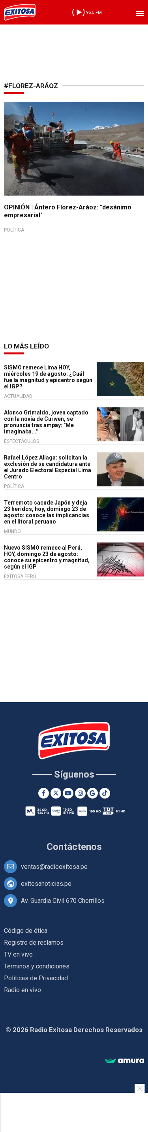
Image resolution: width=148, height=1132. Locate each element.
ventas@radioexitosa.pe (54, 866)
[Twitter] (56, 793)
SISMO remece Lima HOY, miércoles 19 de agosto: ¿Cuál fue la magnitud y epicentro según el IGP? (48, 377)
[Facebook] (43, 793)
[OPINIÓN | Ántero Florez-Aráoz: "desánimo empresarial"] (74, 149)
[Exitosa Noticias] (20, 12)
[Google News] (92, 793)
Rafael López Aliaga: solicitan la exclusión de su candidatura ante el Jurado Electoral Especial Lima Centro (47, 467)
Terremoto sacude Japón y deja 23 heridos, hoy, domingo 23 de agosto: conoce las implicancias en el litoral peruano (46, 512)
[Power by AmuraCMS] (124, 1061)
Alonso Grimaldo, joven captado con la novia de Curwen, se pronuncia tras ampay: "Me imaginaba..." (46, 422)
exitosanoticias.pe (46, 883)
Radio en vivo (22, 990)
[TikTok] (104, 793)
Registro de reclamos (34, 942)
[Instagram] (80, 793)
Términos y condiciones (36, 966)
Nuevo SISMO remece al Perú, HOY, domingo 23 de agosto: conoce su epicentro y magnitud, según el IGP (47, 557)
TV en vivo (18, 954)
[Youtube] (68, 793)
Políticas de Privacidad (36, 978)
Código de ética (25, 930)
